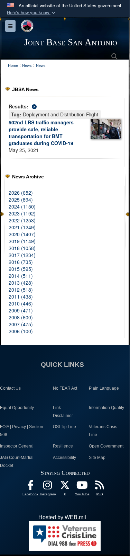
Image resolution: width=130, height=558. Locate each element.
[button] (32, 12)
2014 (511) (21, 275)
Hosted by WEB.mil (62, 517)
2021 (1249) (22, 227)
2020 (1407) (22, 234)
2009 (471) (21, 310)
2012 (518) (21, 289)
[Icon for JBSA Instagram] (47, 487)
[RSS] (99, 487)
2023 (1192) (22, 213)
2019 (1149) (22, 241)
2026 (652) (21, 192)
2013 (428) (21, 282)
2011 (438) (21, 296)
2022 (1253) (22, 220)
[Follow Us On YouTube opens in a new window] (82, 487)
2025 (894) (21, 199)
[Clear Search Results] (65, 106)
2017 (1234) (22, 254)
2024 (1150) (22, 206)
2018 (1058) (22, 248)
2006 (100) (21, 331)
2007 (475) (21, 324)
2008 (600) (21, 317)
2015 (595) (21, 268)
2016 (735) (21, 261)
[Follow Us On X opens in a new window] (65, 487)
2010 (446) (21, 303)
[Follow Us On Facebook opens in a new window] (30, 487)
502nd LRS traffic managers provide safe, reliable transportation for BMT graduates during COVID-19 (41, 133)
